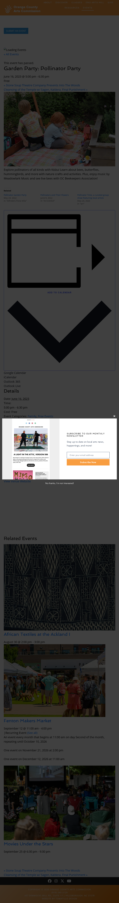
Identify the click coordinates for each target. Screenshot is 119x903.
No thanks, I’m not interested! (59, 483)
